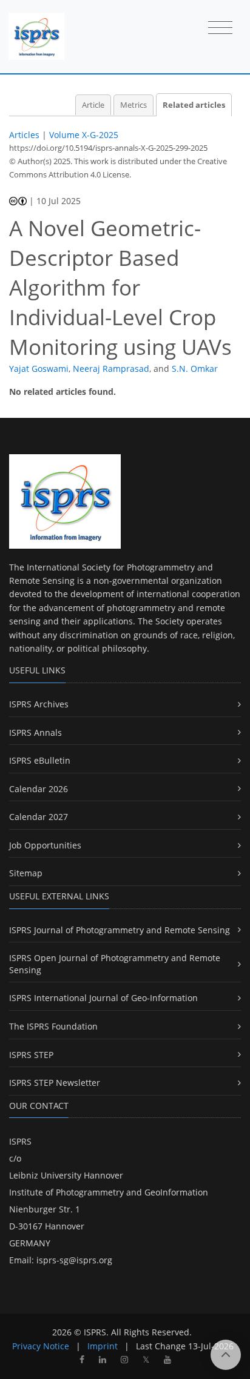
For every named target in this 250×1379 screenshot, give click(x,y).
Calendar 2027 (38, 816)
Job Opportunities (45, 845)
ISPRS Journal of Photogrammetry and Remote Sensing (119, 930)
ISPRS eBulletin (39, 760)
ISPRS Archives (39, 704)
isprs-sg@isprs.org (74, 1260)
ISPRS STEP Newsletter (54, 1082)
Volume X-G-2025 (83, 135)
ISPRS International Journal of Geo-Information (103, 998)
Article (93, 105)
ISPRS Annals (35, 732)
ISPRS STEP (31, 1054)
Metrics (133, 105)
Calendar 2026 (38, 789)
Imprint (102, 1346)
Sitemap (25, 873)
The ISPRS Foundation (53, 1026)
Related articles (194, 105)
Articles (24, 135)
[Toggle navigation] (220, 28)
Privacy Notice (40, 1346)
